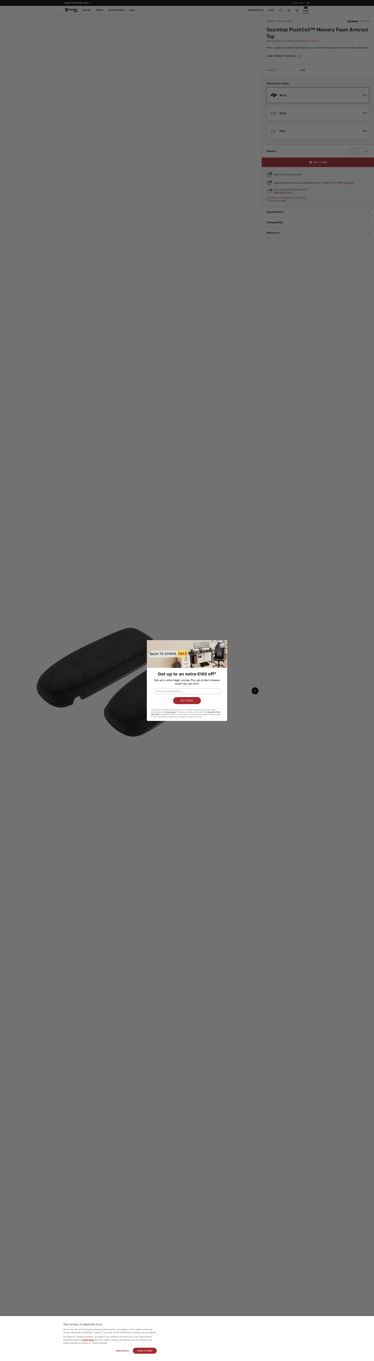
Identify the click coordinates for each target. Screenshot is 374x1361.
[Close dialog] (222, 645)
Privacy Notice (88, 1339)
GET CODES (187, 700)
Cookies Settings (122, 1350)
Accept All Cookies (144, 1350)
